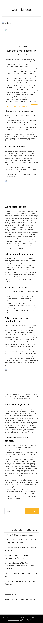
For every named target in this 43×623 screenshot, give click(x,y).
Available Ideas (21, 10)
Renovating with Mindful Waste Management (21, 530)
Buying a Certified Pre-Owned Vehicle (18, 535)
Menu (37, 19)
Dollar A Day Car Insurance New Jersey (19, 599)
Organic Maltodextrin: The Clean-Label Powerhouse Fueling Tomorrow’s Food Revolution (19, 566)
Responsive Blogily (15, 620)
